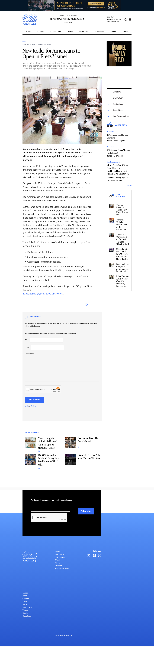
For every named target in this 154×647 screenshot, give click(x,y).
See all (129, 186)
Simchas (58, 566)
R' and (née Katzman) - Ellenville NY (118, 153)
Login (27, 406)
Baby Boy (110, 132)
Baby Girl (110, 147)
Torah (28, 32)
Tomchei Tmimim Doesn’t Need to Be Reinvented (121, 224)
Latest (25, 593)
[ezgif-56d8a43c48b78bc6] (119, 53)
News (24, 42)
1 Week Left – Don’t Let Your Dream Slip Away (89, 456)
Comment (29, 354)
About (125, 32)
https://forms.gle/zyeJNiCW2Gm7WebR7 (42, 293)
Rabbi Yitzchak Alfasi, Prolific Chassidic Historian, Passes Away (122, 281)
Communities (56, 32)
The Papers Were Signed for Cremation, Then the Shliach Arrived (122, 239)
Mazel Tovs (27, 608)
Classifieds (99, 32)
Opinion (41, 32)
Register (33, 406)
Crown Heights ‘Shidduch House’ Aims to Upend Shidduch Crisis (47, 442)
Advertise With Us (62, 569)
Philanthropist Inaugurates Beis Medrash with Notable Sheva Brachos (122, 254)
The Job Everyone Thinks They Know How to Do (122, 209)
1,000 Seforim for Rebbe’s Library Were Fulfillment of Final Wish (49, 459)
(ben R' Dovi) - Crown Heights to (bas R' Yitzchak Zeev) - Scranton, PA (118, 169)
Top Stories (59, 558)
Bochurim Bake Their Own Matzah (89, 439)
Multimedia (59, 555)
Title (27, 340)
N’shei (70, 32)
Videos (25, 610)
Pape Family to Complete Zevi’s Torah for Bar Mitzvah (122, 267)
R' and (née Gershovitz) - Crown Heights (117, 138)
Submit (113, 32)
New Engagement (113, 162)
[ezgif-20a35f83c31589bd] (77, 5)
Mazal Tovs (83, 32)
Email (27, 348)
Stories (25, 613)
